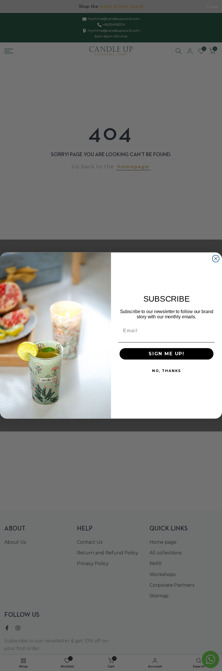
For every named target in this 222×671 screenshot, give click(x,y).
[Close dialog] (215, 258)
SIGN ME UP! (166, 353)
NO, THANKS (166, 371)
